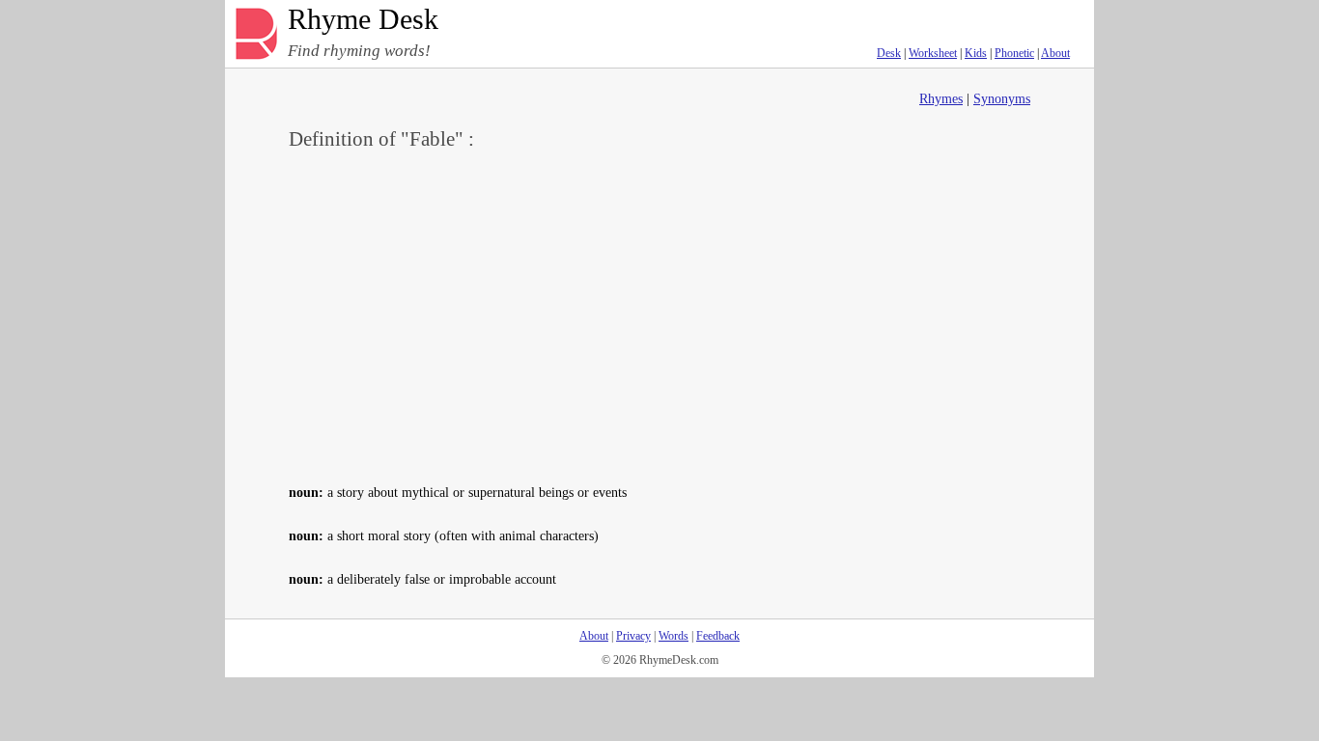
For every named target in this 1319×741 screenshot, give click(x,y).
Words (673, 636)
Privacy (633, 636)
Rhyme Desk (363, 20)
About (1055, 53)
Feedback (718, 636)
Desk (889, 53)
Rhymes (941, 99)
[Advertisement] (659, 314)
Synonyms (1001, 99)
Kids (976, 53)
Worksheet (933, 53)
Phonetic (1014, 53)
